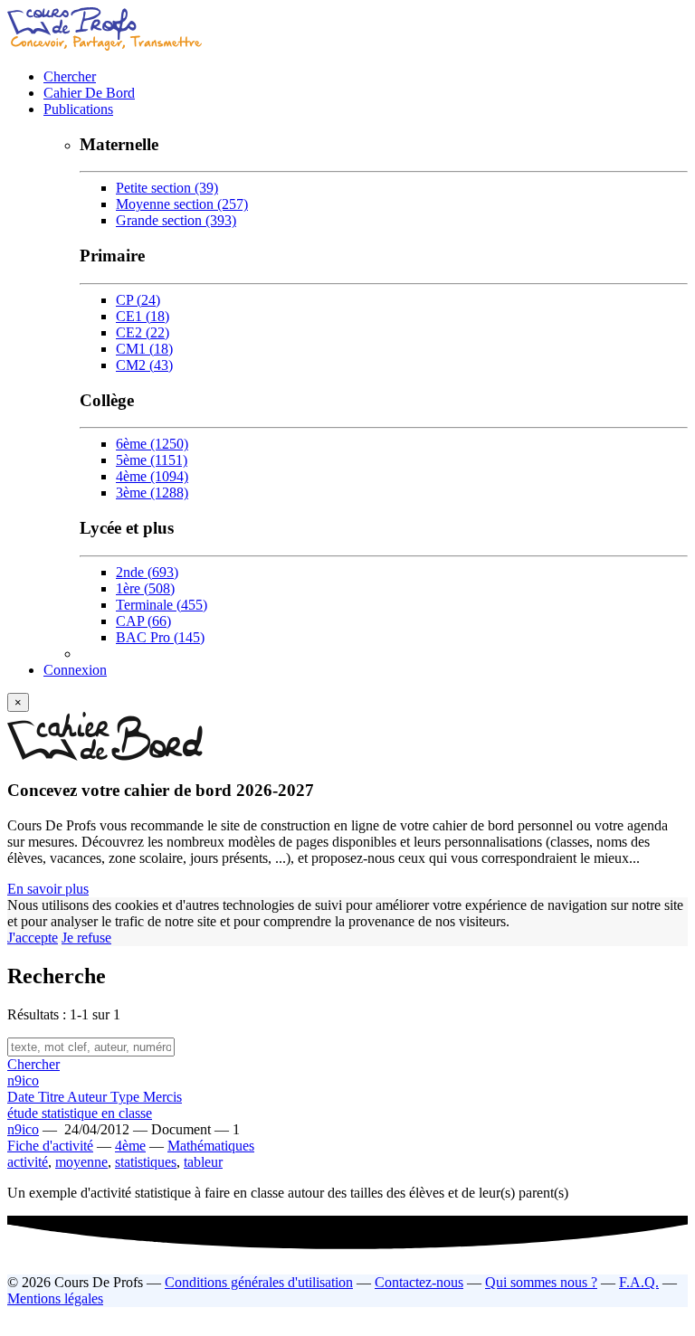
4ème (152, 476)
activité (27, 1162)
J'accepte (32, 937)
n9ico (23, 1080)
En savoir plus (48, 888)
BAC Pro (160, 637)
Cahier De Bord (89, 92)
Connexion (75, 669)
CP (138, 300)
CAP (143, 621)
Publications (78, 109)
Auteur (88, 1096)
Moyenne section (182, 204)
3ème (152, 492)
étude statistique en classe (79, 1113)
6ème (152, 443)
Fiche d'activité (50, 1145)
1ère (145, 588)
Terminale (161, 604)
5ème (151, 460)
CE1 (142, 316)
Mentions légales (55, 1298)
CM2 (144, 365)
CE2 (142, 332)
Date (22, 1096)
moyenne (81, 1162)
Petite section (167, 187)
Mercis (162, 1096)
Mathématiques (210, 1145)
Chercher (69, 76)
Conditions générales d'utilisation (259, 1282)
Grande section (176, 220)
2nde (147, 572)
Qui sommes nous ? (541, 1282)
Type (126, 1096)
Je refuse (86, 937)
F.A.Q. (639, 1282)
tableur (203, 1162)
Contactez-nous (419, 1282)
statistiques (145, 1162)
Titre (52, 1096)
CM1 (144, 348)
